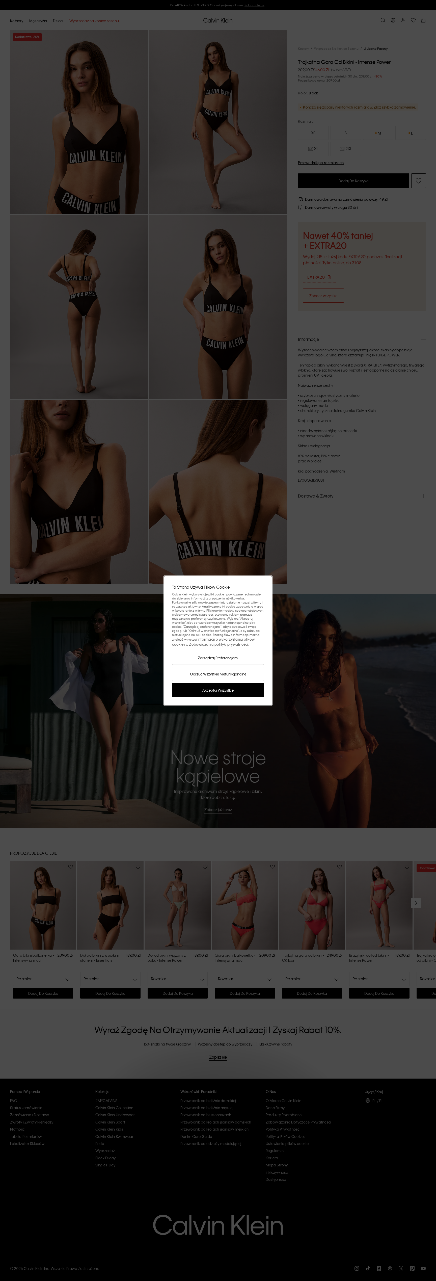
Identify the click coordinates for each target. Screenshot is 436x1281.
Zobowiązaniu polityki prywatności (218, 644)
